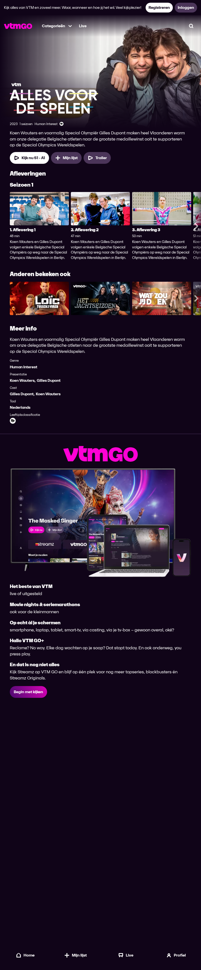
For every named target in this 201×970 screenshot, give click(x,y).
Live (83, 26)
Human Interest (23, 367)
